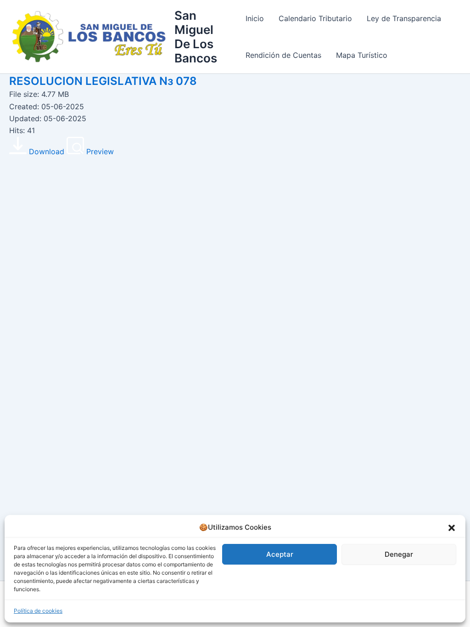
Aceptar (279, 554)
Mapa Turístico (361, 55)
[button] (451, 527)
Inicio (255, 18)
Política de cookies (38, 610)
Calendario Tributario (315, 18)
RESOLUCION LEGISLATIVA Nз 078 (103, 81)
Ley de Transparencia (404, 18)
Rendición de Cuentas (283, 55)
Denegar (399, 554)
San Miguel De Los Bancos (195, 37)
